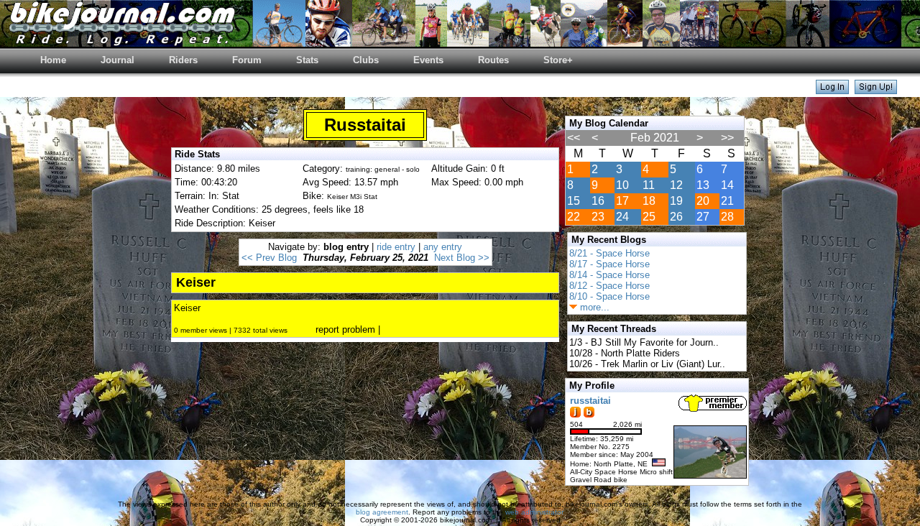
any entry (442, 246)
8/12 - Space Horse (609, 285)
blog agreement (382, 512)
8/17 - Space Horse (609, 264)
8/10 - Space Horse (609, 296)
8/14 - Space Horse (609, 274)
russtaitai (590, 400)
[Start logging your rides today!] (876, 90)
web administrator (534, 512)
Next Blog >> (461, 257)
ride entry (396, 246)
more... (593, 307)
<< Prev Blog (269, 257)
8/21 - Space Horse (609, 253)
